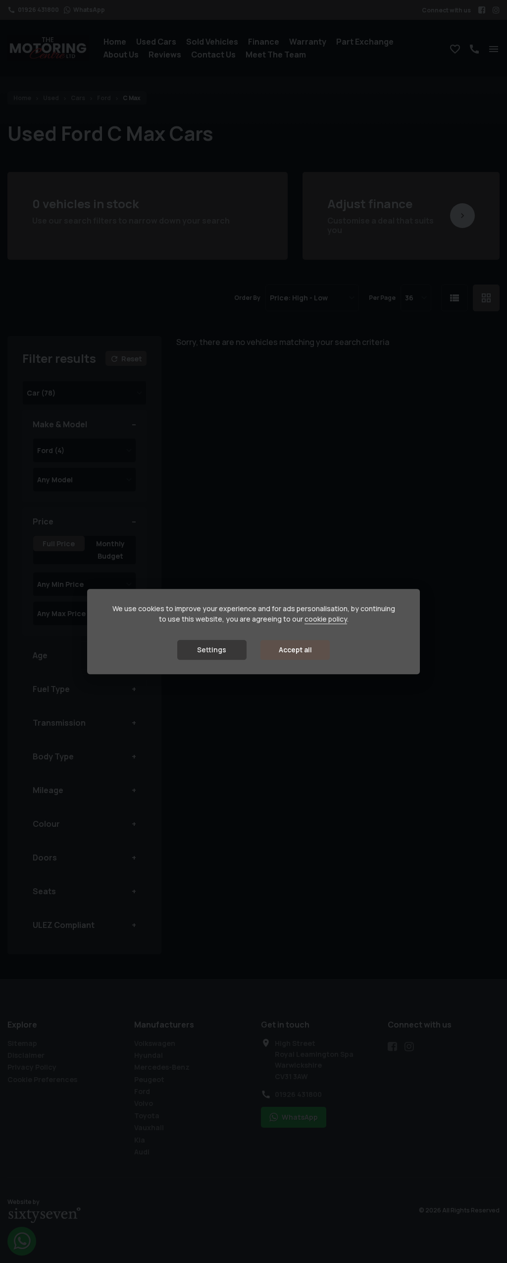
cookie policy (325, 619)
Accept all (295, 649)
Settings (211, 649)
